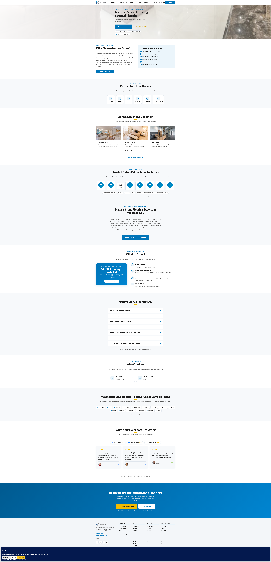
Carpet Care (150, 537)
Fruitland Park (136, 407)
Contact (149, 530)
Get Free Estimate (123, 26)
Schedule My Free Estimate (126, 506)
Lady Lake (126, 407)
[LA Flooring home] (101, 2)
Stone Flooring (122, 536)
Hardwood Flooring (123, 528)
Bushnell (114, 410)
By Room (121, 2)
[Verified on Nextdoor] (172, 462)
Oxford (158, 410)
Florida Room (136, 545)
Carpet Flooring (122, 526)
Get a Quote (101, 148)
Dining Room (136, 539)
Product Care (129, 2)
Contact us (134, 414)
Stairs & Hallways (137, 534)
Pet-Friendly (136, 541)
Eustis (172, 407)
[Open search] (154, 2)
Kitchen (135, 530)
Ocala (110, 407)
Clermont (146, 407)
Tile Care (149, 539)
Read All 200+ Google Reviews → (135, 473)
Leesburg (118, 407)
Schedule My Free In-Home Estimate (135, 237)
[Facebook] (97, 542)
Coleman (122, 410)
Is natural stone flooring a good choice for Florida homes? (125, 343)
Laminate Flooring (123, 534)
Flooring (113, 2)
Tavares (154, 407)
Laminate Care (150, 541)
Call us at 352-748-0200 (135, 349)
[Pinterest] (107, 542)
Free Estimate (170, 2)
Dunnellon (131, 410)
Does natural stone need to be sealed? (120, 310)
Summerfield (141, 410)
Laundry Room (136, 537)
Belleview (150, 410)
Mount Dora (163, 407)
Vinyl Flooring (122, 537)
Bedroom (135, 528)
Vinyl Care (149, 543)
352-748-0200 (161, 2)
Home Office (136, 536)
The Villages (101, 407)
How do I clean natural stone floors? (119, 338)
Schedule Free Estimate (105, 71)
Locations (138, 2)
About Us (149, 528)
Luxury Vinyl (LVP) (123, 530)
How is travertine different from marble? (120, 321)
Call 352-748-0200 (141, 26)
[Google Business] (103, 542)
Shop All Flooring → (123, 539)
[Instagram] (100, 542)
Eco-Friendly (136, 543)
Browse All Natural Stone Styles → (135, 157)
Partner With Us (150, 532)
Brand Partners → (123, 542)
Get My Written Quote (111, 281)
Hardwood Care (150, 536)
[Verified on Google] (118, 464)
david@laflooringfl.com (101, 535)
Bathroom (135, 532)
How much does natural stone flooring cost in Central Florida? (126, 332)
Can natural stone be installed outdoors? (120, 327)
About (145, 2)
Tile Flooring (121, 532)
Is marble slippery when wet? (117, 316)
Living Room (136, 526)
